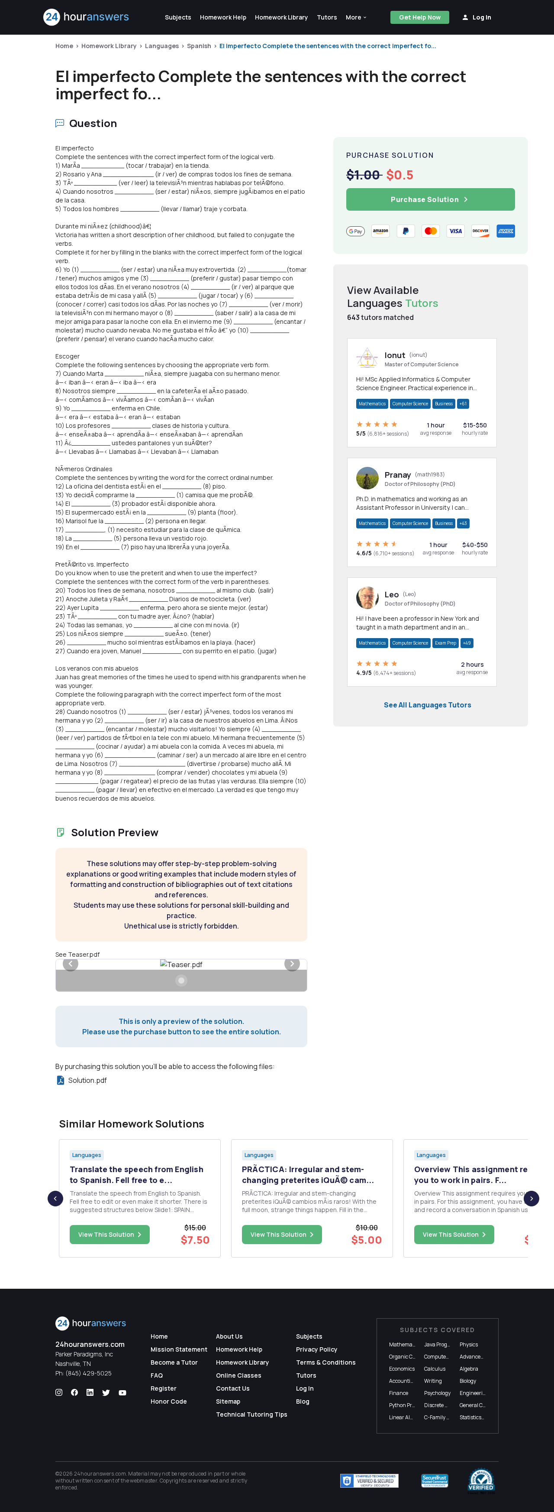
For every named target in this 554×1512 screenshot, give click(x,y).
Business (444, 404)
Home (64, 46)
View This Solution (106, 1234)
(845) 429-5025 (88, 1373)
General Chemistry (482, 1405)
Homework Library (109, 46)
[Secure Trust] (434, 1481)
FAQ (157, 1375)
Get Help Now (420, 17)
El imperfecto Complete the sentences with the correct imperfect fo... (327, 46)
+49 (467, 643)
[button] (356, 17)
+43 (463, 523)
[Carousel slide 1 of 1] (181, 980)
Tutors (306, 1375)
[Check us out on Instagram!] (58, 1393)
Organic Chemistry (411, 1356)
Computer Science (410, 404)
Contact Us (233, 1388)
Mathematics (372, 404)
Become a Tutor (174, 1362)
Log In (305, 1388)
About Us (229, 1336)
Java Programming (447, 1344)
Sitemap (228, 1401)
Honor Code (169, 1401)
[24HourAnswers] (86, 17)
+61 (463, 404)
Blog (302, 1401)
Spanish (199, 46)
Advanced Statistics (483, 1356)
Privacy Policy (317, 1349)
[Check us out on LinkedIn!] (90, 1393)
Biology (468, 1381)
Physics (469, 1344)
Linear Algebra (406, 1417)
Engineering (474, 1393)
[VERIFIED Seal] (481, 1480)
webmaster (143, 1480)
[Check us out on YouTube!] (122, 1393)
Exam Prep (445, 643)
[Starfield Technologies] (369, 1481)
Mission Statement (179, 1349)
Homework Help (239, 1349)
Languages (162, 46)
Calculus (434, 1368)
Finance (398, 1393)
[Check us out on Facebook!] (74, 1393)
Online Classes (238, 1375)
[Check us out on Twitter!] (106, 1393)
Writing (433, 1381)
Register (164, 1388)
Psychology (437, 1393)
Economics (402, 1368)
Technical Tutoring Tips (251, 1414)
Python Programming (414, 1405)
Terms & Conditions (326, 1362)
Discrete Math (440, 1405)
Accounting (403, 1381)
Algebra (469, 1368)
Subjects (309, 1336)
